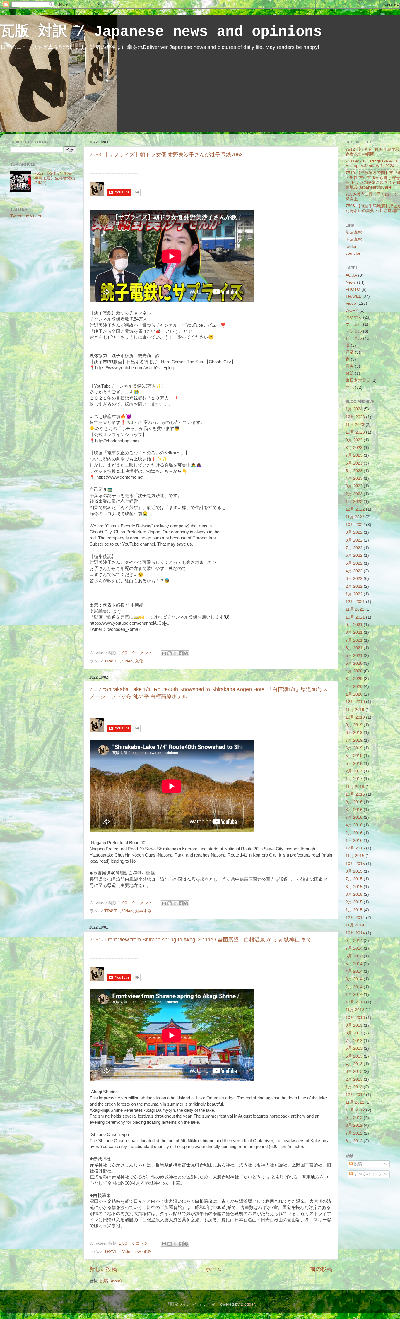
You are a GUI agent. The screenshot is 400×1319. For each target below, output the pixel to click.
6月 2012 (354, 1141)
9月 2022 (354, 532)
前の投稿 (321, 1269)
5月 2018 (354, 763)
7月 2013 (354, 1041)
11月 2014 (355, 925)
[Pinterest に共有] (186, 653)
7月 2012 (354, 1133)
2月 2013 (354, 1079)
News (351, 282)
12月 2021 (355, 601)
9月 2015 (354, 871)
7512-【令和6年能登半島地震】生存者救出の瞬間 (54, 178)
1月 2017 (354, 779)
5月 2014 (354, 964)
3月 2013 (354, 1071)
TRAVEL (112, 661)
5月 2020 (354, 663)
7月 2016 (354, 817)
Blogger (248, 1304)
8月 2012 (354, 1125)
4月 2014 (354, 971)
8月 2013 (354, 1033)
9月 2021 (354, 625)
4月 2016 (354, 825)
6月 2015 (354, 887)
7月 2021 (354, 640)
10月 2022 (355, 525)
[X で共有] (175, 653)
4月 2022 (354, 571)
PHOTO (353, 289)
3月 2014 (354, 979)
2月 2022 (354, 586)
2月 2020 (354, 686)
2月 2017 (354, 771)
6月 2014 (354, 956)
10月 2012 (355, 1110)
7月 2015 (354, 879)
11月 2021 (355, 609)
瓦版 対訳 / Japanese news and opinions (161, 31)
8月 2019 (354, 732)
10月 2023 (355, 432)
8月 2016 (354, 810)
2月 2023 (354, 494)
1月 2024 (354, 409)
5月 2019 (354, 755)
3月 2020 (354, 678)
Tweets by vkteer (26, 216)
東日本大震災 (358, 380)
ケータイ (354, 324)
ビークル (354, 338)
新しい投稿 (103, 1269)
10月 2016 (355, 794)
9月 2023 (354, 440)
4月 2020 (354, 671)
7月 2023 (354, 455)
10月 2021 (355, 617)
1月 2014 (354, 994)
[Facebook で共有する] (181, 653)
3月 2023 (354, 486)
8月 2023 (354, 448)
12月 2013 (355, 1002)
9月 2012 (354, 1118)
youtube (353, 253)
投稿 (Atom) (111, 1281)
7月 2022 (354, 548)
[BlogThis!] (169, 653)
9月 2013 (354, 1025)
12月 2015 (355, 848)
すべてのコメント (370, 1174)
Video (127, 661)
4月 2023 (354, 478)
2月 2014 (354, 987)
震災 (350, 366)
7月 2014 (354, 948)
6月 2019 (354, 748)
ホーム (213, 1269)
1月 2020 (354, 694)
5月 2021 (354, 655)
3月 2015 (354, 894)
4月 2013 (354, 1064)
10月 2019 (355, 717)
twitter (351, 246)
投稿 (357, 1164)
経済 (350, 352)
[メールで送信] (164, 653)
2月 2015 (354, 902)
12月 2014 (355, 917)
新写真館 (354, 232)
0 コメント (142, 653)
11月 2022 (355, 517)
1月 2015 (354, 910)
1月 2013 (354, 1087)
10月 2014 (355, 933)
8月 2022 (354, 540)
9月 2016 (354, 802)
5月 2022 (354, 563)
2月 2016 (354, 833)
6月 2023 (354, 463)
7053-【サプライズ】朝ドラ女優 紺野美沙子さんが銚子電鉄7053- (167, 154)
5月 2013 (354, 1056)
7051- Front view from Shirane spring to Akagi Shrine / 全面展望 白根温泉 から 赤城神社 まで (201, 940)
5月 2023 (354, 471)
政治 (350, 373)
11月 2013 (355, 1010)
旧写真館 (354, 239)
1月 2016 (354, 840)
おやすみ (143, 911)
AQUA (351, 275)
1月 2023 (354, 501)
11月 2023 (355, 424)
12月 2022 (355, 509)
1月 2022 (354, 594)
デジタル (354, 331)
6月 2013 (354, 1048)
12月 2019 (355, 702)
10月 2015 (355, 863)
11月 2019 (355, 710)
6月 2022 (354, 555)
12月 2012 (355, 1094)
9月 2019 (354, 725)
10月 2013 (355, 1017)
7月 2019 (354, 740)
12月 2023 (355, 417)
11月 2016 (355, 786)
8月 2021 (354, 632)
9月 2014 (354, 940)
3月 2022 (354, 578)
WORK (352, 310)
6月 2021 (354, 648)
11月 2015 (355, 856)
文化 (139, 661)
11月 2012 (355, 1102)
